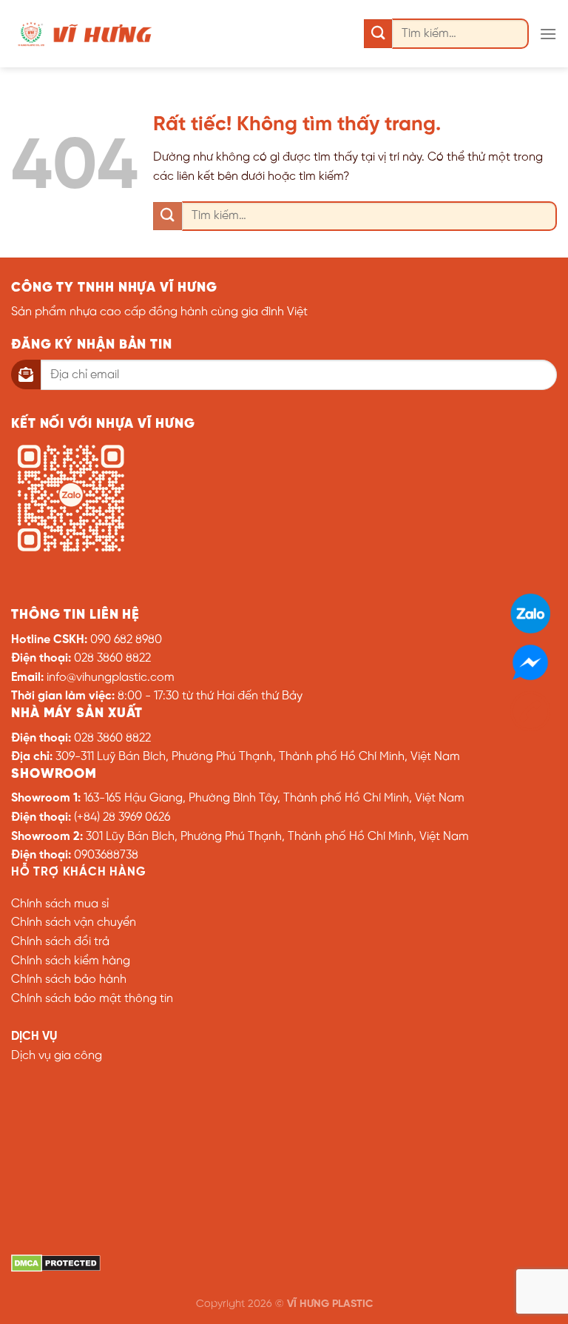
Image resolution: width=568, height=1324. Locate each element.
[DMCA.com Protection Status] (56, 1263)
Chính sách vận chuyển (73, 922)
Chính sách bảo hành (68, 979)
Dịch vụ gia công (56, 1055)
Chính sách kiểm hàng (70, 961)
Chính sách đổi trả (60, 941)
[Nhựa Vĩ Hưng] (85, 33)
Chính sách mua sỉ (60, 904)
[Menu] (548, 34)
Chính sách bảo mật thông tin (92, 998)
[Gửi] (378, 33)
